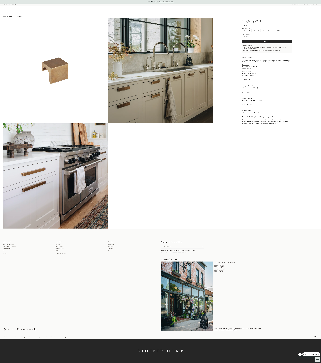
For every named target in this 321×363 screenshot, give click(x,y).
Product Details (247, 57)
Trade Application (61, 253)
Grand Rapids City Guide (243, 328)
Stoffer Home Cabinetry (9, 246)
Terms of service (33, 337)
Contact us (277, 50)
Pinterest (111, 251)
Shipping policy (42, 337)
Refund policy (17, 337)
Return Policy (270, 50)
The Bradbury (6, 248)
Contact (58, 244)
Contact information (51, 337)
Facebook (111, 246)
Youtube (110, 248)
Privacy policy (24, 337)
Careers (5, 253)
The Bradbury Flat (231, 330)
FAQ (57, 251)
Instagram (111, 244)
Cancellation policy (61, 337)
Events (5, 251)
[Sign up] (202, 246)
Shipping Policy (260, 50)
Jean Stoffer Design (8, 244)
